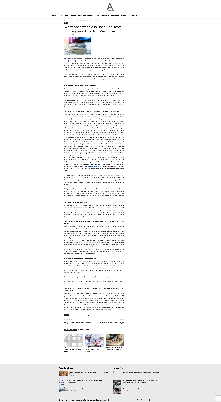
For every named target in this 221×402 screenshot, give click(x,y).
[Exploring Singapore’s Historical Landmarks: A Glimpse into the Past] (63, 389)
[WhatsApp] (149, 400)
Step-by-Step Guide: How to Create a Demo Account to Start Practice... (142, 388)
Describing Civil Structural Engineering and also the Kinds (77, 323)
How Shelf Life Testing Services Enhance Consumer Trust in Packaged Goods (93, 349)
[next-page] (68, 355)
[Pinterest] (141, 400)
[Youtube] (153, 400)
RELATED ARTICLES (70, 330)
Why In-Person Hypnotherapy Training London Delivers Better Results (72, 349)
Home (65, 20)
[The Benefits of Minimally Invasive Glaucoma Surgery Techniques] (115, 340)
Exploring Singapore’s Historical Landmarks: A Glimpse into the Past (88, 388)
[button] (168, 15)
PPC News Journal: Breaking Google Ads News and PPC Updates (141, 372)
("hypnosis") (72, 315)
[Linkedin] (137, 400)
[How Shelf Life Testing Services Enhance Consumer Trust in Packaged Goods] (94, 340)
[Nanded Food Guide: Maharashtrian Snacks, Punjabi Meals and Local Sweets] (63, 373)
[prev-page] (65, 355)
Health (70, 20)
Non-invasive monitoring (83, 315)
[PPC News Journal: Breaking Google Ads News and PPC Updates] (117, 374)
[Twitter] (145, 400)
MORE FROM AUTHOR (84, 330)
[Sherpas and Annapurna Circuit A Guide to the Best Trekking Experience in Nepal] (63, 386)
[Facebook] (130, 400)
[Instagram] (133, 400)
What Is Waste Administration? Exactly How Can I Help (110, 323)
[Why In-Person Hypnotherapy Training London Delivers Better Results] (73, 340)
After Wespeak (103, 400)
